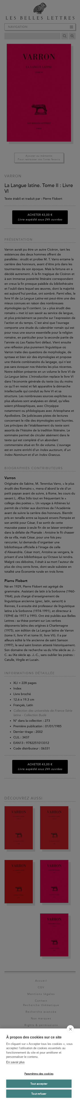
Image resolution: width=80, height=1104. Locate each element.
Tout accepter (39, 1083)
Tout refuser (38, 1093)
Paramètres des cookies (38, 1073)
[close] (70, 1029)
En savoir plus (15, 1062)
